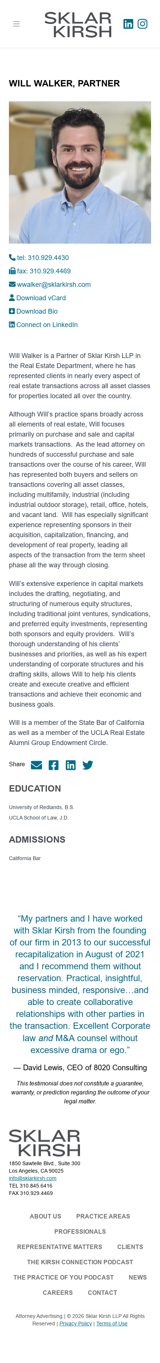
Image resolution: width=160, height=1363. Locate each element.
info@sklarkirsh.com (33, 1178)
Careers (58, 1292)
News (138, 1277)
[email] (39, 765)
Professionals (80, 1231)
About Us (45, 1216)
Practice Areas (103, 1216)
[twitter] (90, 765)
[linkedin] (73, 765)
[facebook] (56, 765)
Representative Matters (59, 1247)
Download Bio (37, 311)
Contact (102, 1292)
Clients (130, 1247)
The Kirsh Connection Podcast (80, 1262)
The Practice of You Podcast (63, 1277)
